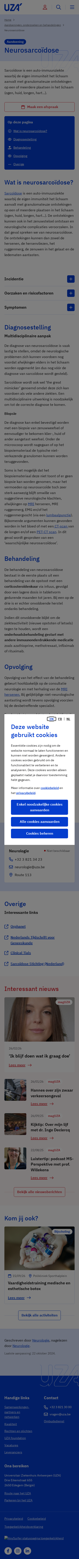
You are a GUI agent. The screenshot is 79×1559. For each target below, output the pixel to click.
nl (68, 718)
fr (60, 718)
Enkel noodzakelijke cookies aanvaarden (40, 807)
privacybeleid (25, 793)
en (52, 718)
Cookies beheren (39, 833)
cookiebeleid (50, 788)
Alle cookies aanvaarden (39, 821)
